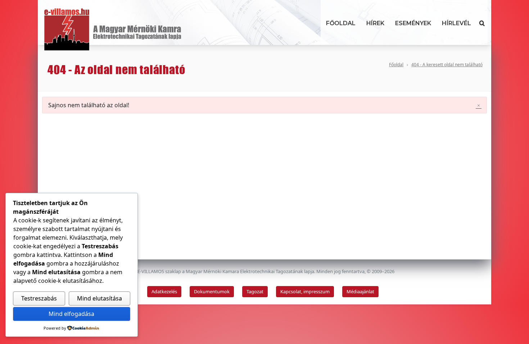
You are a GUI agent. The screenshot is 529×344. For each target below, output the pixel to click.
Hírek (375, 23)
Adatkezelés (164, 291)
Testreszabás (39, 298)
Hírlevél (456, 23)
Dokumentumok (212, 291)
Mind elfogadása (71, 314)
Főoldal (341, 23)
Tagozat (255, 291)
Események (413, 23)
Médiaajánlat (360, 291)
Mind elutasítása (99, 298)
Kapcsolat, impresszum (305, 291)
